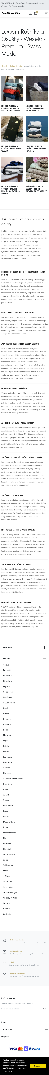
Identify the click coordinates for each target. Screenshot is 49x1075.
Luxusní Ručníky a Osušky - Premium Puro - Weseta (36, 148)
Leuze (5, 811)
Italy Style (7, 784)
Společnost (6, 1029)
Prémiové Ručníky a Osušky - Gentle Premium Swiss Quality (36, 189)
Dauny (6, 714)
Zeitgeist (7, 914)
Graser (6, 768)
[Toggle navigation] (46, 13)
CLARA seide (9, 703)
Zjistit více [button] (8, 1071)
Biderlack (7, 681)
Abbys (6, 665)
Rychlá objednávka (15, 951)
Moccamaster (9, 833)
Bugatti (6, 687)
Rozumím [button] (37, 1066)
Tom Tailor (8, 887)
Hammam (7, 773)
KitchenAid (8, 806)
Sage (5, 860)
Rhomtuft (7, 849)
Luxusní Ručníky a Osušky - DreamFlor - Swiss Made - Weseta (10, 108)
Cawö (5, 708)
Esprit (5, 741)
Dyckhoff (7, 725)
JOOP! (6, 795)
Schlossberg (8, 865)
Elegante (7, 735)
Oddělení (7, 648)
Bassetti (7, 670)
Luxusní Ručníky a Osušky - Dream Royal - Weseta (11, 148)
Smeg (5, 871)
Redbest (7, 844)
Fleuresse (7, 762)
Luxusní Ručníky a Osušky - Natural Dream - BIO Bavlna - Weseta (10, 190)
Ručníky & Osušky (16, 66)
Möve (5, 827)
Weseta (6, 909)
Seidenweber (9, 855)
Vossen (6, 903)
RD (4, 838)
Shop (3, 1022)
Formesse (7, 757)
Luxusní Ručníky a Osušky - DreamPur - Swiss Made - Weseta (35, 108)
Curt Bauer (8, 697)
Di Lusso (7, 719)
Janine (6, 800)
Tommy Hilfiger (10, 893)
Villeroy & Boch (10, 898)
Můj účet (12, 962)
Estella (6, 746)
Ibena (6, 789)
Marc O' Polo (9, 822)
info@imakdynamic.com (17, 973)
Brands (6, 658)
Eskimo (6, 752)
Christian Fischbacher (13, 779)
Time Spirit (8, 882)
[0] (35, 13)
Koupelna (5, 66)
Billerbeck (7, 676)
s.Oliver (6, 876)
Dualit (6, 730)
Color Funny (8, 692)
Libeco (6, 817)
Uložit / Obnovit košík (16, 940)
